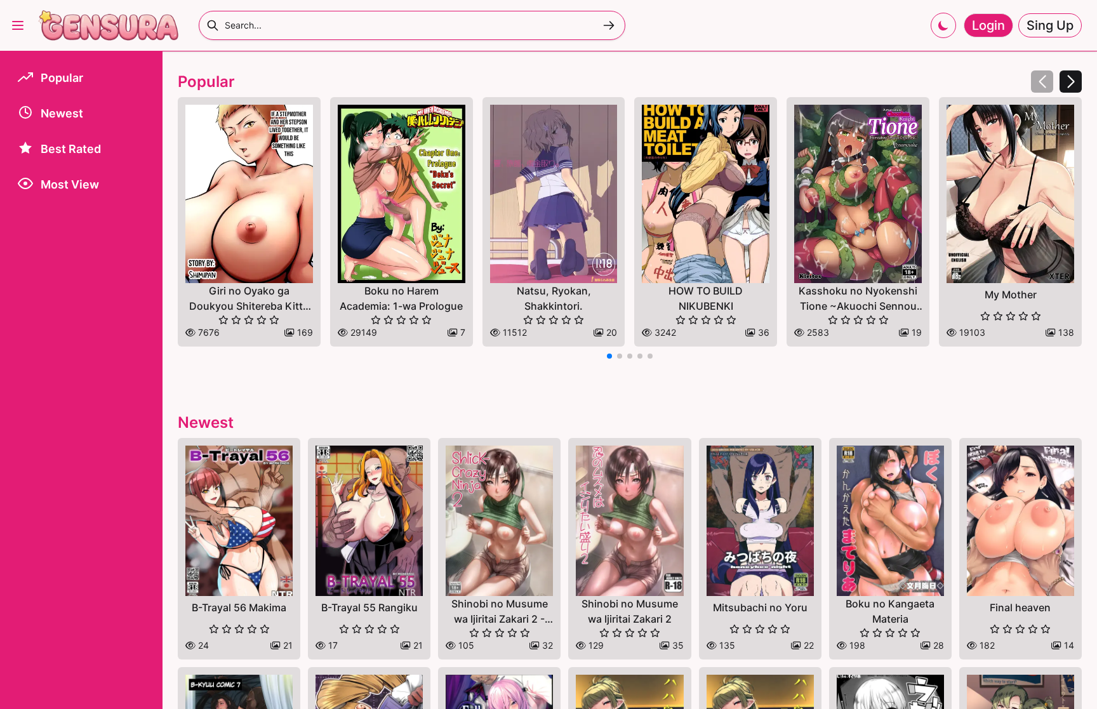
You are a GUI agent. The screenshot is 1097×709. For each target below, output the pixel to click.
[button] (1071, 81)
